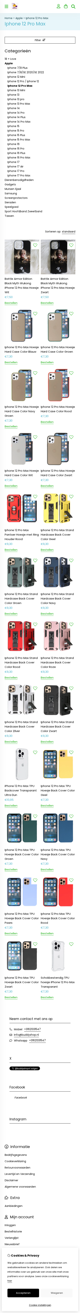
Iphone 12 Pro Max (37, 18)
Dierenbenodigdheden (19, 180)
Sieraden (10, 202)
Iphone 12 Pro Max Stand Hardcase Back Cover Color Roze (57, 662)
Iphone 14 (13, 108)
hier (9, 1281)
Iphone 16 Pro (15, 148)
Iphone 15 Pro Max (18, 139)
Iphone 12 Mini (16, 77)
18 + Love (10, 59)
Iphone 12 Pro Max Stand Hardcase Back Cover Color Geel (57, 534)
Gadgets (10, 184)
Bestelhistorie (13, 1231)
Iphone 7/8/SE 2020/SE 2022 (25, 72)
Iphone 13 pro (15, 99)
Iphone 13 (13, 95)
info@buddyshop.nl (26, 1035)
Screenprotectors (16, 198)
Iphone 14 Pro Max (19, 122)
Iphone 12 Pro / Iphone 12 (23, 81)
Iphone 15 (13, 126)
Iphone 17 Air (15, 166)
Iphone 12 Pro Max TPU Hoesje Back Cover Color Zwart (22, 982)
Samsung (11, 193)
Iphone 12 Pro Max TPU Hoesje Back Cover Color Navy (58, 854)
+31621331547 (32, 1029)
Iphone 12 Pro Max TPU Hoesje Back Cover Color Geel (58, 790)
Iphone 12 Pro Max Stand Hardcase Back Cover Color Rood (21, 662)
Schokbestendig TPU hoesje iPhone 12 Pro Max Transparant (58, 982)
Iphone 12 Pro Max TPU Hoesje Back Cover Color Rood (58, 918)
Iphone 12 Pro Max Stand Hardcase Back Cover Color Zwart (57, 726)
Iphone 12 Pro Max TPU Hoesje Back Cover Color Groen (22, 854)
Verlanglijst (12, 1238)
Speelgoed (11, 207)
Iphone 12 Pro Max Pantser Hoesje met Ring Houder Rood (22, 534)
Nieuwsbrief (12, 1244)
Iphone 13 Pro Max (18, 104)
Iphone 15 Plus (16, 135)
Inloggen (10, 1225)
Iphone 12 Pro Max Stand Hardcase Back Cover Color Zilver (21, 726)
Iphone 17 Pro (15, 171)
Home (8, 18)
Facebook (20, 1097)
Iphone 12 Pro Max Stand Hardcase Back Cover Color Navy (57, 598)
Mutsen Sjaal (13, 189)
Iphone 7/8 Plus (17, 68)
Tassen (9, 216)
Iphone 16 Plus (16, 153)
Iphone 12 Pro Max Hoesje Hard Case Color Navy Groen (22, 411)
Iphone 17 (13, 162)
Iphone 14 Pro (16, 113)
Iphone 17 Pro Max (18, 175)
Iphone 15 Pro (15, 130)
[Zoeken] (73, 6)
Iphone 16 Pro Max (18, 157)
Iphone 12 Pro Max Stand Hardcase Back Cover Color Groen (21, 598)
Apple (19, 18)
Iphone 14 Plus (16, 117)
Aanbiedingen (14, 1206)
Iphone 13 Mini (16, 90)
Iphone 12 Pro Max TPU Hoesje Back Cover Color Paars (22, 918)
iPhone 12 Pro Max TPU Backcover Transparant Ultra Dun (21, 790)
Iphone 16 (13, 144)
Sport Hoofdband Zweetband (23, 211)
